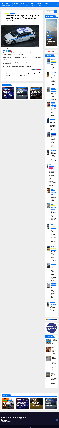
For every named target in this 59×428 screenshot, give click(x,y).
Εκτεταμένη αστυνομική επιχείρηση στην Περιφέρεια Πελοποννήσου (8, 92)
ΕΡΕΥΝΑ (14, 5)
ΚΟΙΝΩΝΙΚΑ (53, 194)
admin (49, 43)
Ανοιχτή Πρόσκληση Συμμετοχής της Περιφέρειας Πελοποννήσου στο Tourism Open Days (53, 125)
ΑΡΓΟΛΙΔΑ (23, 3)
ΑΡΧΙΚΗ (7, 3)
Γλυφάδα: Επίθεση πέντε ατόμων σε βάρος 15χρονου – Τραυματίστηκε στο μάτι (22, 18)
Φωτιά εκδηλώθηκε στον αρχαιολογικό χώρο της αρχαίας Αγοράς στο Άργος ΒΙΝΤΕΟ (53, 293)
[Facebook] (4, 51)
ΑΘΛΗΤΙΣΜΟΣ (5, 400)
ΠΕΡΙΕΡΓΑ (34, 5)
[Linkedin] (9, 51)
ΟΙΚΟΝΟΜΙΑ (30, 3)
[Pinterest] (11, 51)
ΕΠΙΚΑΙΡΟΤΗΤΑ (15, 3)
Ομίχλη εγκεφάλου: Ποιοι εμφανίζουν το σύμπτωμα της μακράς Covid (10, 73)
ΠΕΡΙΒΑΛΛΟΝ (46, 3)
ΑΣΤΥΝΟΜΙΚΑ (53, 226)
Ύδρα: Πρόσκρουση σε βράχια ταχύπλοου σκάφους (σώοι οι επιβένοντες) (53, 156)
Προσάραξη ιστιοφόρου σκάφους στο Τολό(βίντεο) (53, 96)
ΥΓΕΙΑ (20, 5)
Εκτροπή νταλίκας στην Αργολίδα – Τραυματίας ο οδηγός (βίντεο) (53, 309)
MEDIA (39, 5)
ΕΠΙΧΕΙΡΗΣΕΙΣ (39, 3)
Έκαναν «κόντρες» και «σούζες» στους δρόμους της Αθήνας (36, 92)
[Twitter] (7, 51)
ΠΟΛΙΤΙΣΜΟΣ (26, 5)
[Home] (3, 3)
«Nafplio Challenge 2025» (6, 403)
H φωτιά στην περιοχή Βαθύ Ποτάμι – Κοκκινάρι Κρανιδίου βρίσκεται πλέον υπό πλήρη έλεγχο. (53, 273)
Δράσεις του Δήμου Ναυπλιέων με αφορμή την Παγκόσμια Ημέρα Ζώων (36, 401)
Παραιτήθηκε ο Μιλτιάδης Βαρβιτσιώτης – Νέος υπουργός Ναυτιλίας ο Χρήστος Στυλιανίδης (30, 73)
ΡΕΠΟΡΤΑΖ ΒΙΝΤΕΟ (6, 5)
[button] (57, 4)
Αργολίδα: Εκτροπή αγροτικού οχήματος (20, 93)
